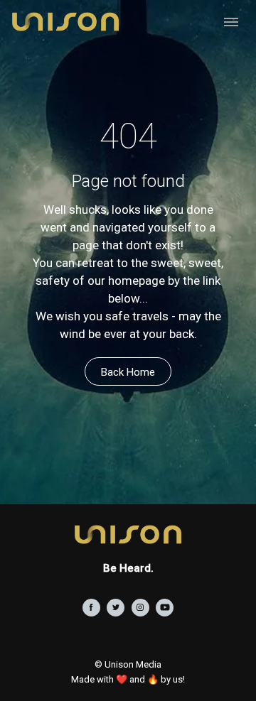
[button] (231, 21)
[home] (62, 21)
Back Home (128, 372)
